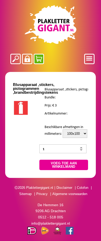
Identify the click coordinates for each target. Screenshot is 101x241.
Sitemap (25, 194)
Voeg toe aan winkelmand (64, 165)
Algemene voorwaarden (69, 194)
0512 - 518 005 (50, 217)
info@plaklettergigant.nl (50, 223)
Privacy (42, 194)
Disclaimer (64, 188)
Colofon (82, 188)
